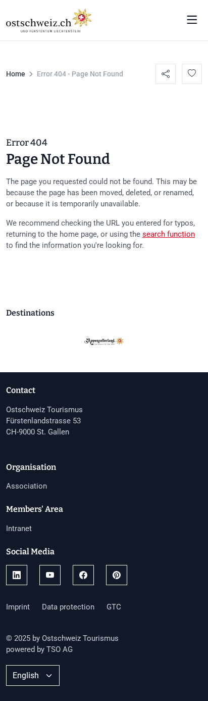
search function (168, 234)
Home (15, 74)
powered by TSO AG (39, 649)
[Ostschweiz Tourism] (49, 19)
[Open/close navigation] (192, 20)
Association (26, 486)
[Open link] (16, 575)
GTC (114, 606)
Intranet (19, 528)
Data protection (68, 606)
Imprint (18, 606)
